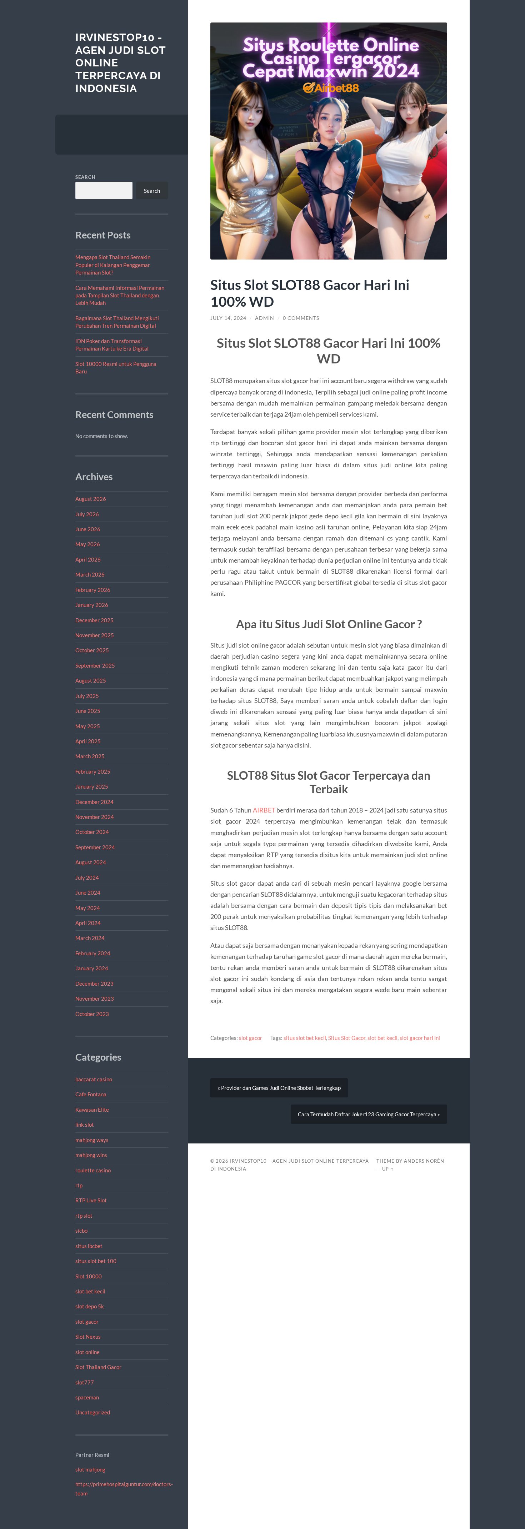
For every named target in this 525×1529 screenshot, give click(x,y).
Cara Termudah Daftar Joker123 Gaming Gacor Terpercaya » (369, 1114)
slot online (87, 1352)
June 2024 (87, 892)
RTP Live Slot (91, 1200)
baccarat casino (93, 1079)
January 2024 (91, 968)
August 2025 (90, 680)
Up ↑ (388, 1169)
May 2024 (87, 908)
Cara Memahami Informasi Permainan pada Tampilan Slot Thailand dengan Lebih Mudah (119, 295)
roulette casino (93, 1170)
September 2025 (95, 665)
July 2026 (87, 514)
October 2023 (92, 1014)
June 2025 (87, 711)
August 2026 (90, 499)
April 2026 (88, 559)
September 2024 (95, 847)
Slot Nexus (88, 1336)
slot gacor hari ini (420, 1038)
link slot (84, 1124)
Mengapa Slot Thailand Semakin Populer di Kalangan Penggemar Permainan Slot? (112, 265)
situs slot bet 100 (95, 1261)
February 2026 (92, 590)
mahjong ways (92, 1140)
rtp (78, 1185)
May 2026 (87, 544)
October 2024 (92, 832)
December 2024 (94, 802)
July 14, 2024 (228, 318)
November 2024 (94, 817)
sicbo (81, 1230)
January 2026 (91, 605)
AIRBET (264, 810)
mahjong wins (91, 1155)
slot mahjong (90, 1469)
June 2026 (87, 529)
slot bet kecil (90, 1291)
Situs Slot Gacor (346, 1038)
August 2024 (90, 862)
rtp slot (83, 1215)
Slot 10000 (88, 1276)
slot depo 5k (89, 1306)
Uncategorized (92, 1412)
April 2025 (88, 741)
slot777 (84, 1382)
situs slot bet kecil (305, 1038)
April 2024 (88, 923)
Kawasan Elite (92, 1109)
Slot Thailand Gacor (98, 1367)
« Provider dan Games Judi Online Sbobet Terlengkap (279, 1088)
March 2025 (90, 756)
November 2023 (94, 998)
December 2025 (94, 620)
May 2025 (87, 726)
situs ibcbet (88, 1246)
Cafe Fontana (90, 1094)
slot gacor (87, 1321)
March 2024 (90, 938)
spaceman (87, 1397)
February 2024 (92, 953)
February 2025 (92, 771)
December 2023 (94, 983)
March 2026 (90, 574)
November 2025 (94, 635)
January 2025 (91, 786)
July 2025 (87, 696)
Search (85, 177)
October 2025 (92, 650)
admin (264, 318)
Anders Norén (424, 1161)
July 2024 (87, 877)
